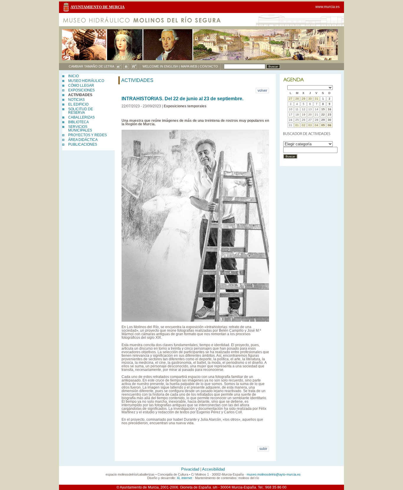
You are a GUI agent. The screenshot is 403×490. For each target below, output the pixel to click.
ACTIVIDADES (80, 95)
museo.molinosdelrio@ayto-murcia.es (274, 474)
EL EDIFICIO (78, 104)
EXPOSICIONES (81, 90)
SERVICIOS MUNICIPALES (80, 128)
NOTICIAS (76, 99)
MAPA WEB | (190, 66)
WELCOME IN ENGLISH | (161, 66)
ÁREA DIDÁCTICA (83, 140)
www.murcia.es (327, 7)
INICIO (73, 76)
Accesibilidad (213, 469)
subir (263, 448)
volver (262, 90)
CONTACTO (209, 66)
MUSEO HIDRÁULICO (86, 81)
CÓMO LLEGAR (81, 85)
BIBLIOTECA (78, 122)
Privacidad (190, 469)
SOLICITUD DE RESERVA (80, 110)
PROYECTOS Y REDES (87, 135)
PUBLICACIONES (82, 144)
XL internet (184, 478)
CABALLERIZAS (81, 117)
